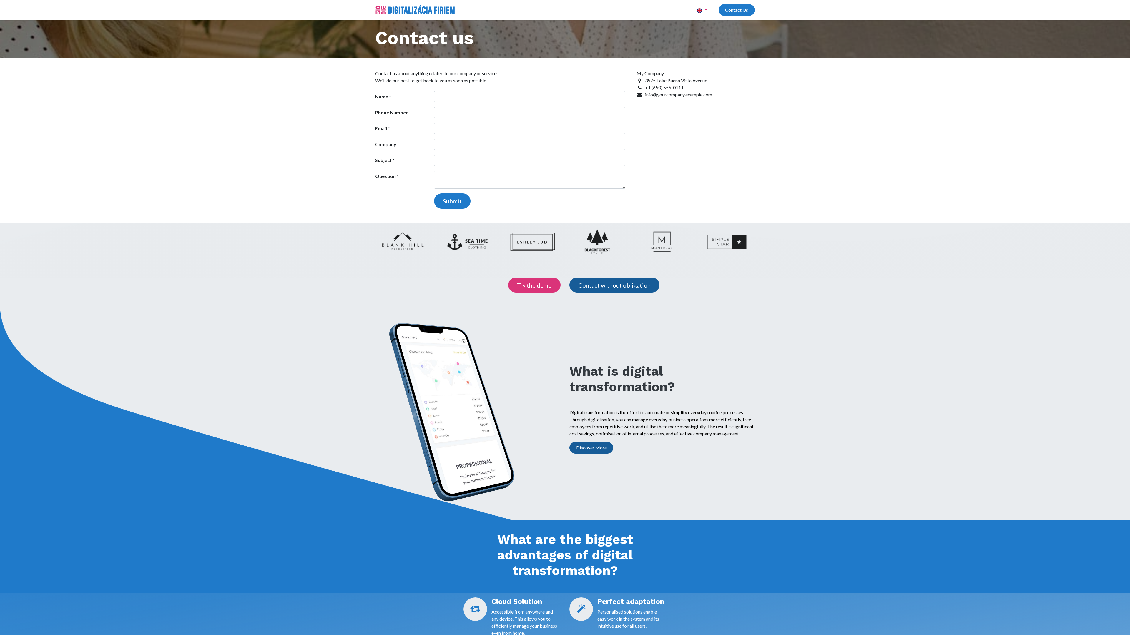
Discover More (591, 447)
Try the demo (534, 285)
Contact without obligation (614, 285)
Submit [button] (452, 201)
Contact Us (736, 10)
